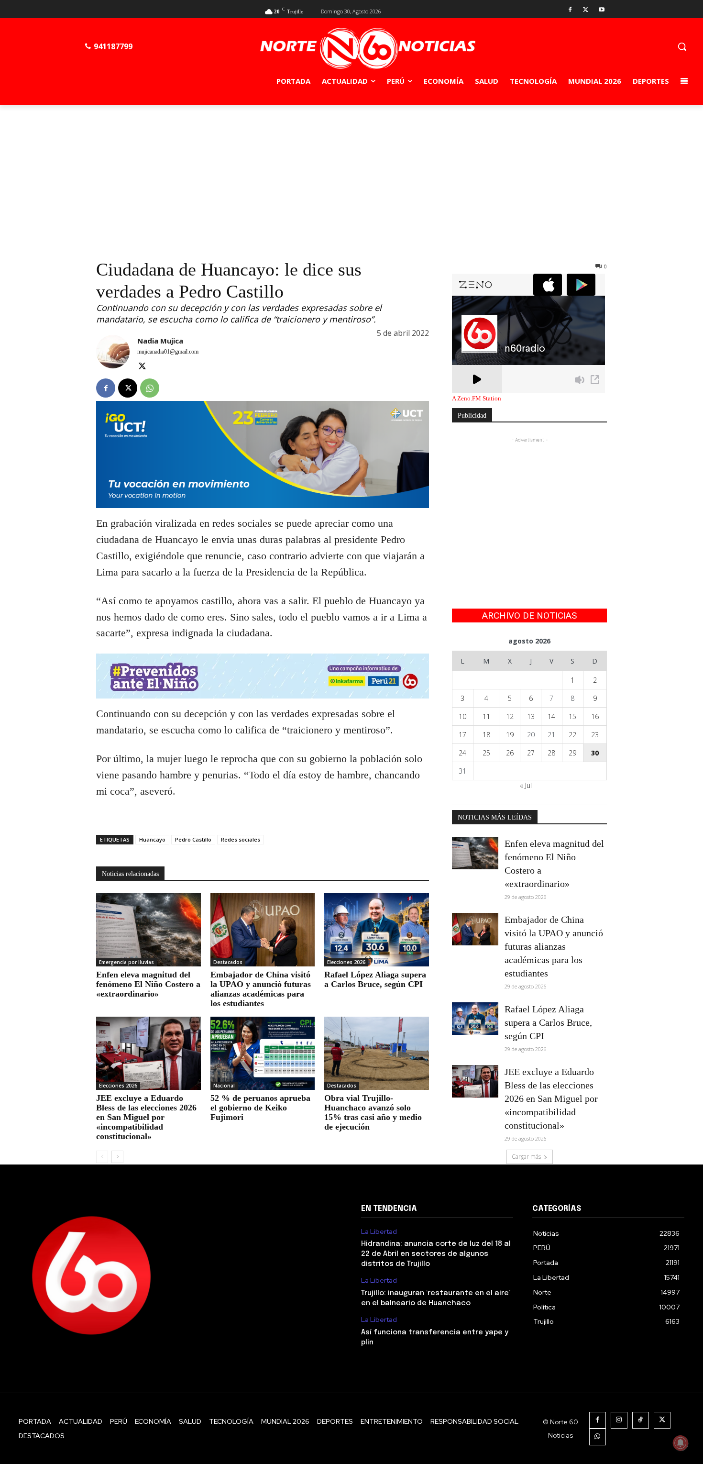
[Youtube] (601, 10)
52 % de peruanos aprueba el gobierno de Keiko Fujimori (260, 1107)
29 (572, 752)
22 (572, 734)
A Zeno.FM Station (476, 398)
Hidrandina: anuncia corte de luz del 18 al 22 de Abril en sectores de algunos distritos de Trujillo (436, 1254)
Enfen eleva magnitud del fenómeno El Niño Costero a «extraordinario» (148, 984)
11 (486, 716)
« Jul (526, 785)
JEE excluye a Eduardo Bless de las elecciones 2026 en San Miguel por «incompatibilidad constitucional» (146, 1117)
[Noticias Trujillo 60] (368, 48)
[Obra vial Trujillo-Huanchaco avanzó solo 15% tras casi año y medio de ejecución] (376, 1053)
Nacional (224, 1085)
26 (510, 752)
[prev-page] (102, 1157)
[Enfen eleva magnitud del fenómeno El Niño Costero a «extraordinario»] (148, 929)
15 (572, 716)
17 (462, 734)
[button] (681, 46)
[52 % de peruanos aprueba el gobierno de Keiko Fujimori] (262, 1053)
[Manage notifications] (680, 1443)
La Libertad (379, 1232)
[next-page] (117, 1157)
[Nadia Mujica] (113, 354)
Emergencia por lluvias (126, 962)
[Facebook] (570, 10)
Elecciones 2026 (346, 962)
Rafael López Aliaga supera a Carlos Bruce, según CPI (375, 979)
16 (595, 716)
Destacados (227, 962)
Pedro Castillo (193, 839)
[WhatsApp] (149, 388)
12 (510, 716)
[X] (585, 10)
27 (531, 752)
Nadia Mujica (160, 340)
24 (462, 752)
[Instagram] (619, 1420)
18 (486, 734)
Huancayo (152, 839)
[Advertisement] (351, 177)
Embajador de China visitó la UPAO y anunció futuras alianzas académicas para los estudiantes (260, 989)
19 (510, 734)
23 (595, 734)
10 (462, 716)
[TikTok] (640, 1420)
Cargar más (526, 1157)
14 (551, 716)
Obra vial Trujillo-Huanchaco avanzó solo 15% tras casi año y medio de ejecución (373, 1112)
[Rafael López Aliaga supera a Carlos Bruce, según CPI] (376, 929)
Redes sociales (240, 839)
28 (551, 752)
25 (486, 752)
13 (531, 716)
